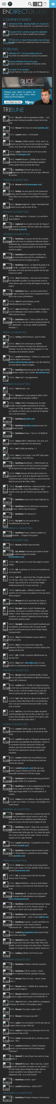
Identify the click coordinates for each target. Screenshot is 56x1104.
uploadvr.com (27, 768)
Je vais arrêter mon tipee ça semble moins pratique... (27, 34)
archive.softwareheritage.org (20, 362)
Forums (10, 49)
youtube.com (43, 127)
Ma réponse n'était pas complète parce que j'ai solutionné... (30, 42)
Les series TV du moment (19, 69)
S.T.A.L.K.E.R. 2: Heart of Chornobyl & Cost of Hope (29, 40)
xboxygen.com (24, 154)
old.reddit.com (31, 662)
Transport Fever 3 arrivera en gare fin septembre (28, 32)
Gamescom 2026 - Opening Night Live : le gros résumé (30, 24)
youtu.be (23, 229)
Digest (38, 11)
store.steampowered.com (18, 899)
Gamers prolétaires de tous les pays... (24, 61)
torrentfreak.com (42, 372)
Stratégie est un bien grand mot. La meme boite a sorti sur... (30, 26)
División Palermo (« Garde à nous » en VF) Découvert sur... (29, 72)
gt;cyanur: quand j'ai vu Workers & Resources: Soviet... (28, 64)
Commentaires (17, 19)
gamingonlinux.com (29, 932)
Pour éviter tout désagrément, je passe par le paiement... (29, 56)
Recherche (30, 4)
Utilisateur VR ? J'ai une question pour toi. (25, 53)
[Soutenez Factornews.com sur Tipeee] (27, 104)
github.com (44, 917)
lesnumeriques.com (33, 184)
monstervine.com (22, 870)
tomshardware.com (16, 556)
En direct (15, 11)
